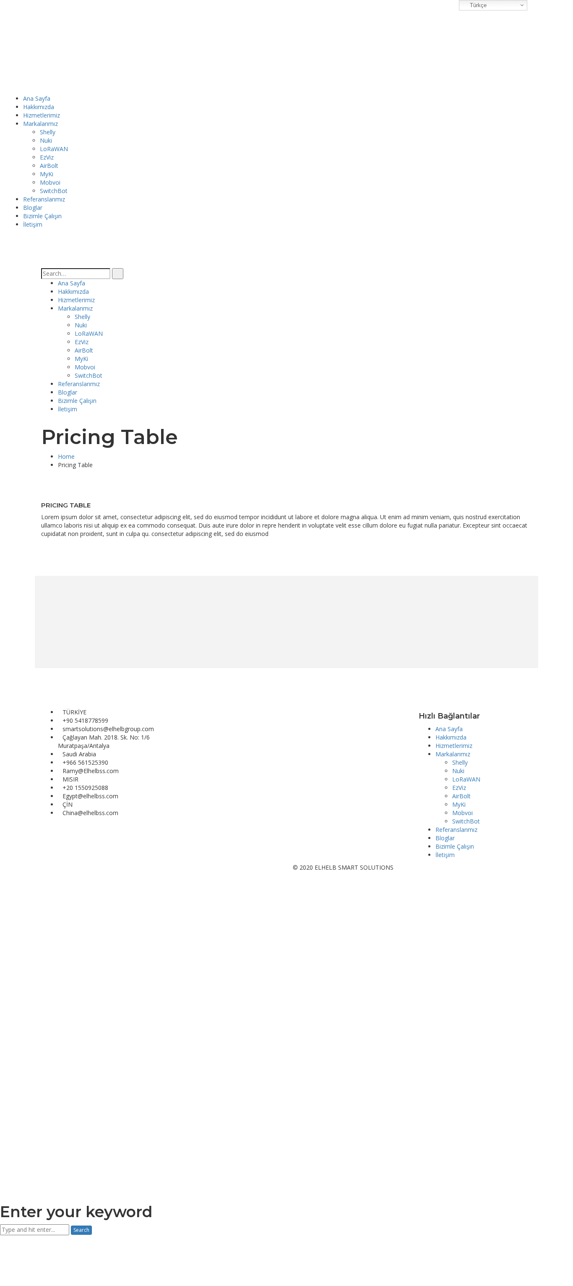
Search (81, 1230)
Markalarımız (452, 754)
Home (66, 456)
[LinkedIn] (56, 867)
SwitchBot (466, 821)
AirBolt (461, 796)
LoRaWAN (466, 779)
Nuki (458, 771)
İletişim (445, 855)
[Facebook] (43, 867)
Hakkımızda (450, 737)
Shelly (460, 762)
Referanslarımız (456, 830)
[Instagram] (49, 867)
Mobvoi (462, 813)
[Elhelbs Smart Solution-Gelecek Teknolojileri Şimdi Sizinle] (53, 46)
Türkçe (477, 5)
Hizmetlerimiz (453, 746)
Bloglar (445, 838)
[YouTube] (62, 867)
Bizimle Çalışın (454, 846)
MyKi (459, 804)
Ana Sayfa (449, 729)
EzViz (459, 788)
